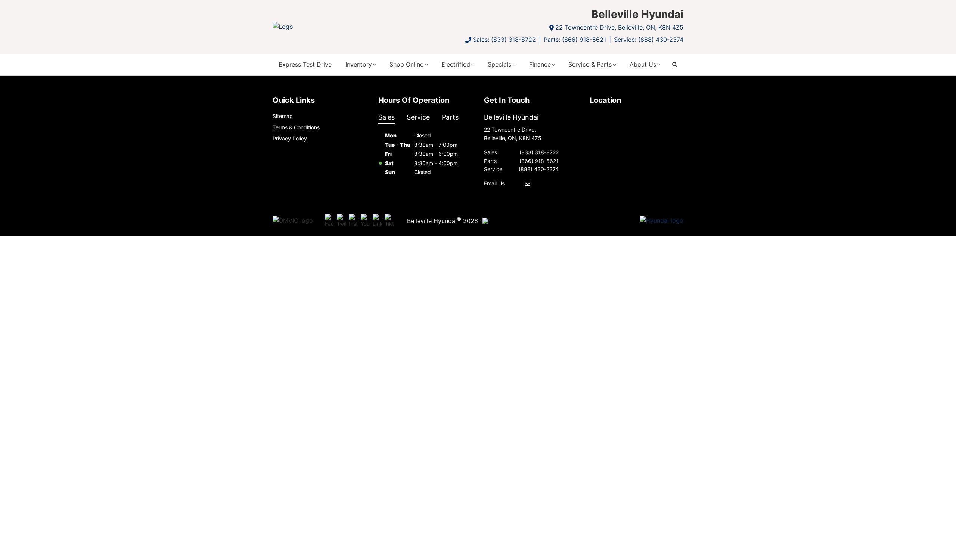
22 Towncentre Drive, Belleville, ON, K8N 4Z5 (619, 27)
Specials (499, 64)
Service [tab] (418, 117)
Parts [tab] (450, 117)
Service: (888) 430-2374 (648, 39)
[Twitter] (341, 220)
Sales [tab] (386, 117)
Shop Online (406, 64)
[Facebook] (329, 220)
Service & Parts (590, 64)
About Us (643, 64)
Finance (540, 64)
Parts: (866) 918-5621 (575, 39)
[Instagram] (353, 220)
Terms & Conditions (296, 127)
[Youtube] (365, 220)
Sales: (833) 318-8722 (504, 39)
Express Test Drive (305, 64)
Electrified (455, 64)
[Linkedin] (377, 220)
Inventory (358, 64)
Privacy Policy (290, 138)
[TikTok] (389, 220)
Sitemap (283, 116)
